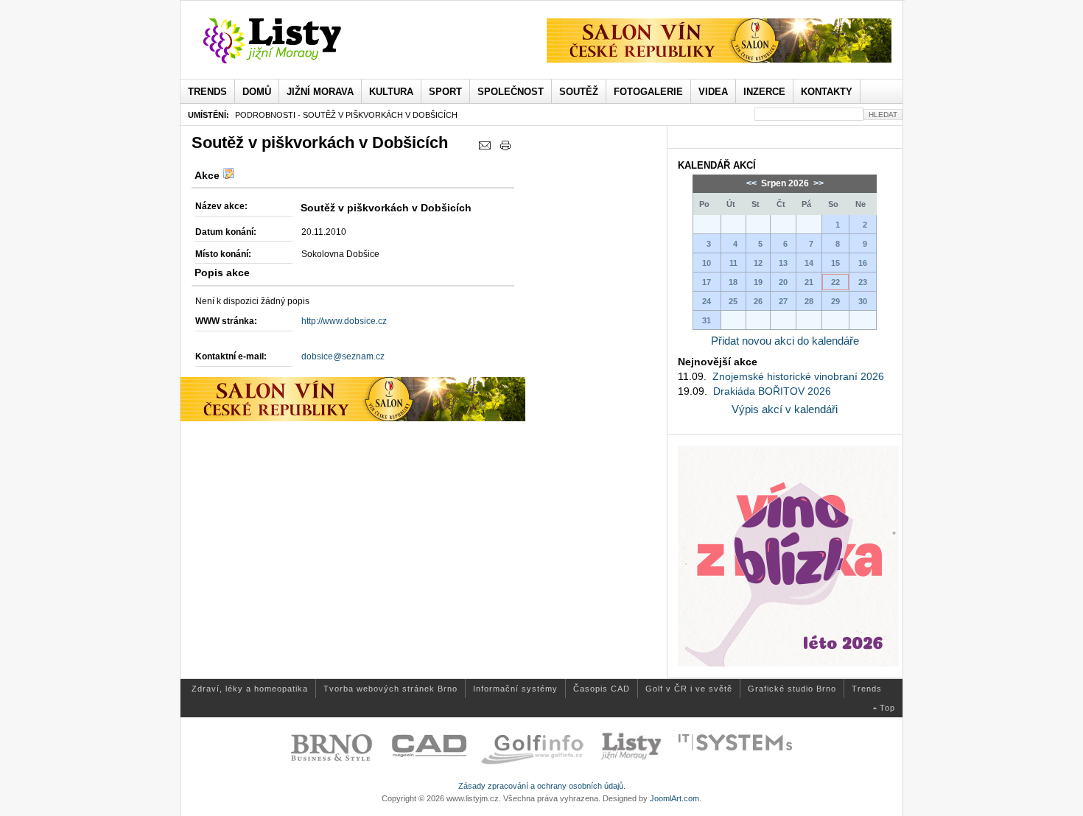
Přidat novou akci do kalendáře (785, 340)
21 (809, 282)
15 (835, 262)
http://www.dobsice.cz (344, 321)
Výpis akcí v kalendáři (785, 409)
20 (783, 282)
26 (758, 301)
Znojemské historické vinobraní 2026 (798, 376)
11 (733, 262)
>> (817, 183)
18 (733, 282)
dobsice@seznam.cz (343, 356)
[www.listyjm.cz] (289, 41)
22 (835, 282)
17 (706, 282)
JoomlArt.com (674, 798)
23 (862, 282)
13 (783, 262)
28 (809, 301)
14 (809, 262)
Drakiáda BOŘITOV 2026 (772, 391)
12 (758, 262)
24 (706, 301)
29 (835, 301)
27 (783, 301)
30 (862, 301)
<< (752, 183)
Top (887, 707)
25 (733, 301)
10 (706, 262)
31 (706, 320)
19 (758, 282)
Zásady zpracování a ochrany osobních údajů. (541, 785)
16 (862, 262)
